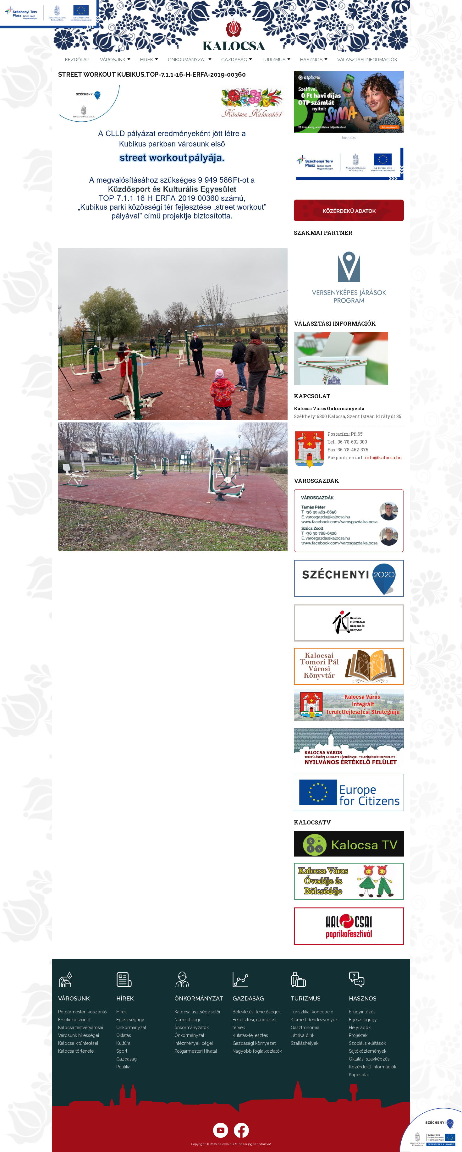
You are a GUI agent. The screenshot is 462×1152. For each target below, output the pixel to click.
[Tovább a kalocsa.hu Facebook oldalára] (220, 1136)
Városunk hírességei (78, 1035)
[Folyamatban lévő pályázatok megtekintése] (49, 27)
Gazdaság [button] (234, 60)
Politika (123, 1066)
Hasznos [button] (311, 60)
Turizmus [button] (273, 60)
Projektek (358, 1035)
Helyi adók (360, 1027)
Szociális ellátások (367, 1043)
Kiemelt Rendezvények (314, 1019)
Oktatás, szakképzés (369, 1058)
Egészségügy (130, 1019)
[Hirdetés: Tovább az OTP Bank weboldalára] (349, 131)
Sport (121, 1051)
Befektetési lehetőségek (257, 1011)
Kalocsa (234, 34)
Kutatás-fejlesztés (250, 1035)
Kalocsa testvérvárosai (80, 1027)
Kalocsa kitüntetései (78, 1043)
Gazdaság (126, 1058)
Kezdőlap (77, 60)
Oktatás (123, 1035)
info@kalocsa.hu (383, 457)
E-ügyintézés (362, 1011)
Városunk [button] (112, 60)
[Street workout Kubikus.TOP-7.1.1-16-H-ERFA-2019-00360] (173, 243)
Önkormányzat (131, 1027)
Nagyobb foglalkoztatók (257, 1051)
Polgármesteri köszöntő (82, 1011)
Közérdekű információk (372, 1066)
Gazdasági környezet (254, 1043)
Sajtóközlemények (367, 1051)
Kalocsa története (76, 1051)
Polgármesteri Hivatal (195, 1051)
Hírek (146, 60)
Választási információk (367, 60)
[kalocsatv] (349, 844)
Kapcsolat (359, 1074)
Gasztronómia (305, 1027)
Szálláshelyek (304, 1043)
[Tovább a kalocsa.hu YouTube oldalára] (241, 1136)
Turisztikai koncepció (312, 1011)
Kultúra (123, 1043)
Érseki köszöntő (74, 1019)
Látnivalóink (302, 1035)
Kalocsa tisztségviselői (197, 1011)
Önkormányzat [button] (187, 60)
